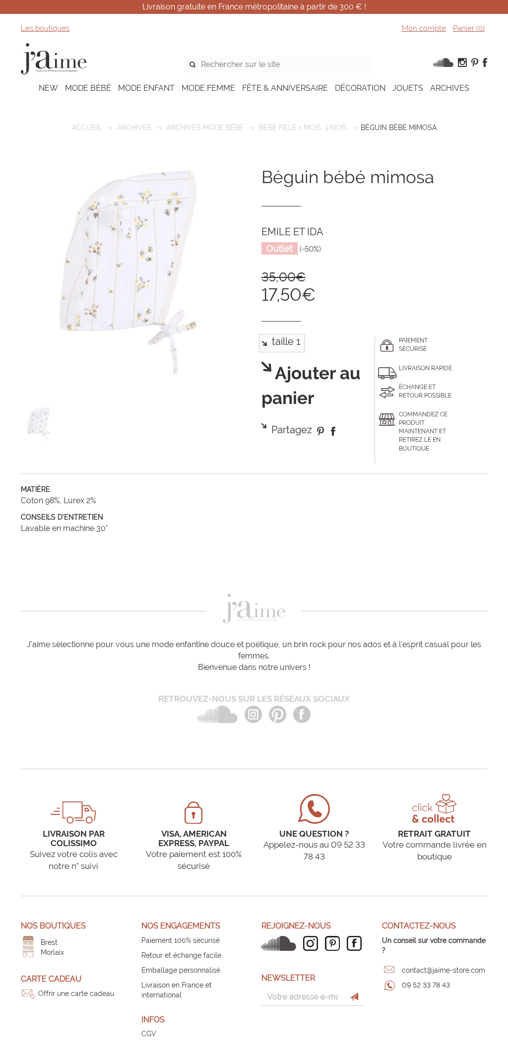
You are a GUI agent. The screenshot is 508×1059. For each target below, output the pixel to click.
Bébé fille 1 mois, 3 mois (303, 128)
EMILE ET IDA (292, 232)
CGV (148, 1034)
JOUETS (407, 88)
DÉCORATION (360, 88)
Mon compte (424, 28)
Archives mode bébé (205, 128)
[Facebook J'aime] (357, 943)
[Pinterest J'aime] (335, 943)
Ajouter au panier (311, 385)
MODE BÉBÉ (88, 88)
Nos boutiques (53, 925)
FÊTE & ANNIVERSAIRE (285, 88)
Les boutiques (45, 28)
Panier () (469, 28)
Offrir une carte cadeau (76, 993)
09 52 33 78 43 (426, 985)
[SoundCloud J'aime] (281, 943)
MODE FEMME (208, 88)
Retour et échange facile (181, 955)
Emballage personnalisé (180, 970)
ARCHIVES (449, 88)
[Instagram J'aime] (313, 943)
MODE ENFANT (146, 88)
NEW (48, 88)
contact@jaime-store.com (443, 970)
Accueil (87, 128)
